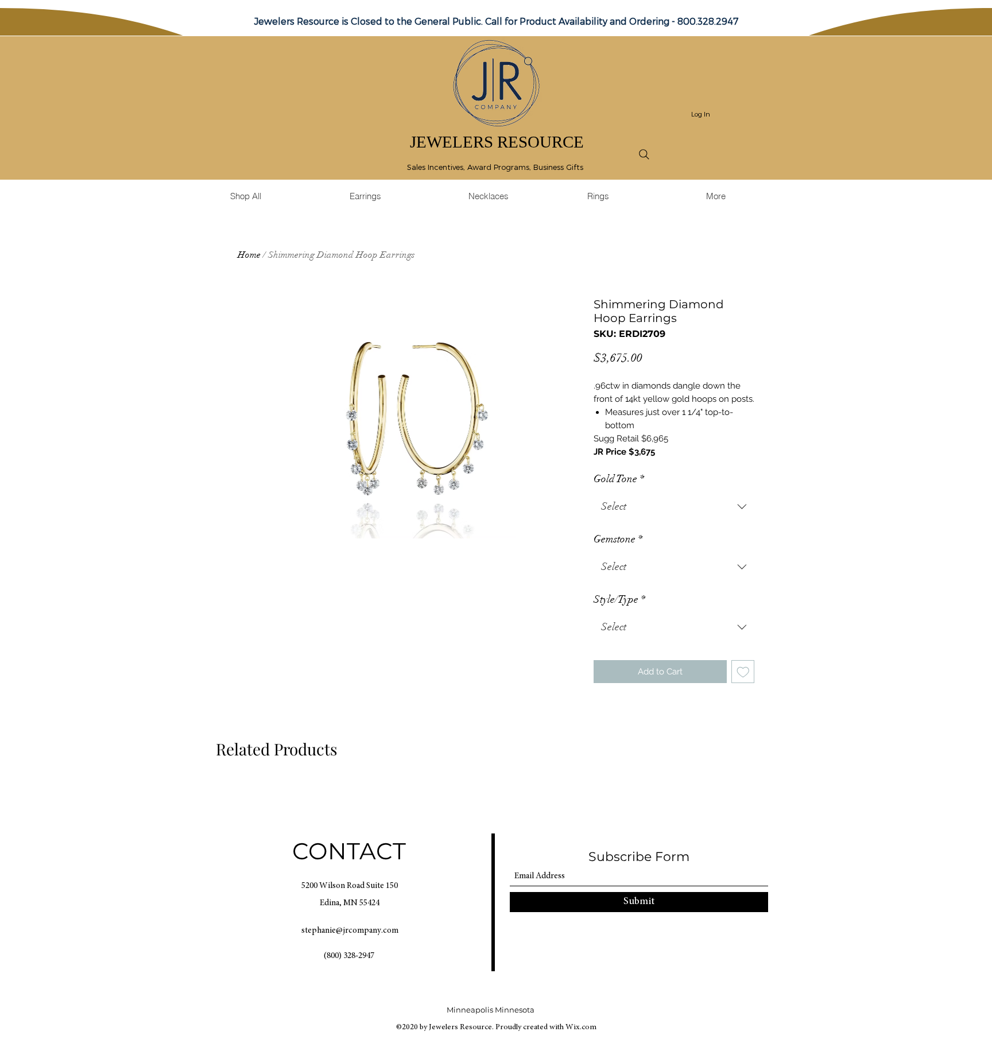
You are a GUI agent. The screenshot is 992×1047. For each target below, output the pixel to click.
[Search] (644, 154)
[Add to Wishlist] (743, 672)
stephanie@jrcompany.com (349, 930)
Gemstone (618, 539)
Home (249, 255)
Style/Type (619, 599)
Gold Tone (619, 478)
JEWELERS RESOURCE (497, 142)
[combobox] (674, 507)
